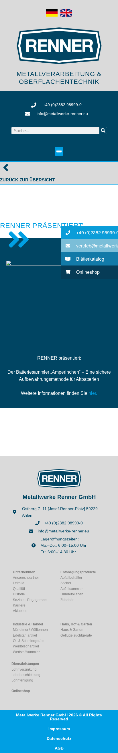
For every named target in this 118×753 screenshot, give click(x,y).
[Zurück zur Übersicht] (5, 167)
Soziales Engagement (30, 600)
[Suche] (103, 130)
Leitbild (18, 583)
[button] (59, 151)
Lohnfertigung (22, 680)
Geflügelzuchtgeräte (76, 635)
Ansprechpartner (26, 578)
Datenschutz (59, 738)
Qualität (19, 589)
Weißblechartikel (26, 646)
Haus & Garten (71, 630)
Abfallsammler (71, 589)
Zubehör (67, 600)
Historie (19, 594)
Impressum (59, 728)
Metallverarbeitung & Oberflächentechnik (59, 77)
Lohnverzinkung (24, 669)
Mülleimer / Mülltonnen (30, 630)
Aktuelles (20, 611)
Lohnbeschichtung (25, 675)
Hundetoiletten (71, 594)
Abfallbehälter (71, 578)
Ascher (65, 583)
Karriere (19, 605)
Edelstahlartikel (25, 635)
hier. (92, 393)
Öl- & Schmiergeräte (28, 641)
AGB (59, 748)
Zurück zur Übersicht (27, 179)
